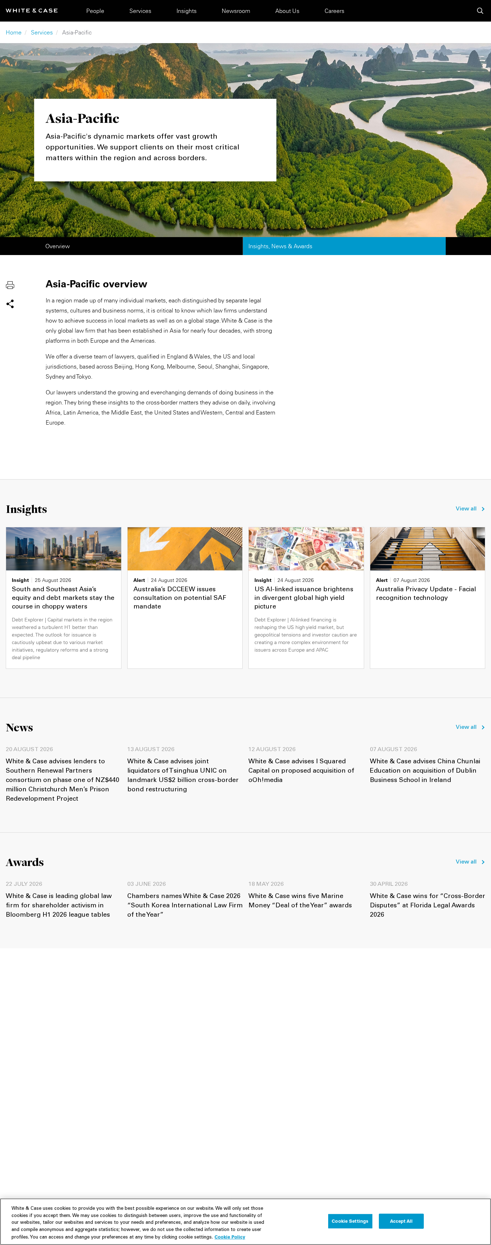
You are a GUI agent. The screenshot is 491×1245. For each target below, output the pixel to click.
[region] (245, 1221)
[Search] (480, 10)
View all (466, 509)
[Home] (32, 11)
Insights (186, 10)
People (95, 10)
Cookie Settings (350, 1221)
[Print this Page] (10, 284)
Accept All (401, 1221)
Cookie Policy (230, 1237)
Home (14, 32)
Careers (334, 10)
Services (140, 10)
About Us (287, 10)
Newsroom (236, 10)
